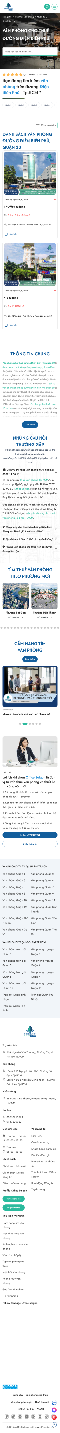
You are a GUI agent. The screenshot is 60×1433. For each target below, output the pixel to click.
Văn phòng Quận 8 (13, 894)
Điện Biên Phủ (19, 315)
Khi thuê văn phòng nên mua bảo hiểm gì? (26, 714)
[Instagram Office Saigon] (40, 1416)
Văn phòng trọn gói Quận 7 (42, 974)
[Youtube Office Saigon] (20, 1416)
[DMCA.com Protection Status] (10, 1387)
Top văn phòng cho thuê (13, 1264)
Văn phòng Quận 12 (14, 907)
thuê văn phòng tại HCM (34, 480)
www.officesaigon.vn (44, 1427)
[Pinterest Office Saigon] (33, 1416)
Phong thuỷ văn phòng (11, 1281)
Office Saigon (22, 489)
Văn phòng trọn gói (21, 1402)
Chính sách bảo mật (14, 1166)
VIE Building (11, 298)
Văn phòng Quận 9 (42, 894)
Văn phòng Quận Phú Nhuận (15, 920)
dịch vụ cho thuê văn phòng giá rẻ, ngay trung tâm (28, 367)
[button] (1, 628)
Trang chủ (17, 1395)
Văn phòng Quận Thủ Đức (44, 931)
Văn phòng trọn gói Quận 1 (14, 951)
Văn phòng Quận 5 (13, 887)
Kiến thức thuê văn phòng (13, 1236)
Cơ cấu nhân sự (40, 1142)
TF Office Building (14, 207)
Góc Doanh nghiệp (13, 1289)
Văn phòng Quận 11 (43, 900)
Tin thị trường (10, 1296)
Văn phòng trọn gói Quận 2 (42, 951)
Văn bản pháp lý (11, 1255)
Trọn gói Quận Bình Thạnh (14, 997)
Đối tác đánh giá (40, 1155)
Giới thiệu (36, 1136)
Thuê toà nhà (42, 1402)
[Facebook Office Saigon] (6, 1416)
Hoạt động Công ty (42, 1183)
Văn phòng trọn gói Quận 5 (14, 974)
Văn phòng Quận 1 (13, 874)
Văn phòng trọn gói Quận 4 (42, 963)
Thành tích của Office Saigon (43, 1174)
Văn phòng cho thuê (37, 1395)
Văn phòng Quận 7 (42, 887)
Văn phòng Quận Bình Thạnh (44, 909)
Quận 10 (48, 315)
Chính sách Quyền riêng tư (13, 1175)
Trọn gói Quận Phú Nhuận (42, 997)
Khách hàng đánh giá (43, 1149)
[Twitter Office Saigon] (13, 1416)
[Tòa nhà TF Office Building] (30, 173)
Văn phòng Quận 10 (14, 900)
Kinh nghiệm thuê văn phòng (15, 1246)
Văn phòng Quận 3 (13, 880)
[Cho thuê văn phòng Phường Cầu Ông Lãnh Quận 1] (44, 603)
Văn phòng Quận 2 (42, 874)
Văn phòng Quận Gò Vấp (14, 931)
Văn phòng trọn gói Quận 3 (14, 963)
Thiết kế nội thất (25, 1409)
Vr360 (40, 1409)
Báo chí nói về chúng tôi (43, 1164)
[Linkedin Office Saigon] (26, 1416)
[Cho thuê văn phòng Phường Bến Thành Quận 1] (15, 601)
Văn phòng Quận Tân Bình (44, 920)
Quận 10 (46, 224)
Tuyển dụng (38, 1189)
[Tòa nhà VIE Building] (30, 264)
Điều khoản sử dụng (14, 1183)
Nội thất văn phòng (13, 1272)
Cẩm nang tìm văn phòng (13, 1225)
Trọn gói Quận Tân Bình (13, 1008)
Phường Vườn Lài (34, 224)
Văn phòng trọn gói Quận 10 (14, 985)
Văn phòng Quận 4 (42, 880)
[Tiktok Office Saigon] (46, 1416)
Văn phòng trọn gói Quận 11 (42, 985)
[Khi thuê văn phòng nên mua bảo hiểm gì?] (30, 686)
